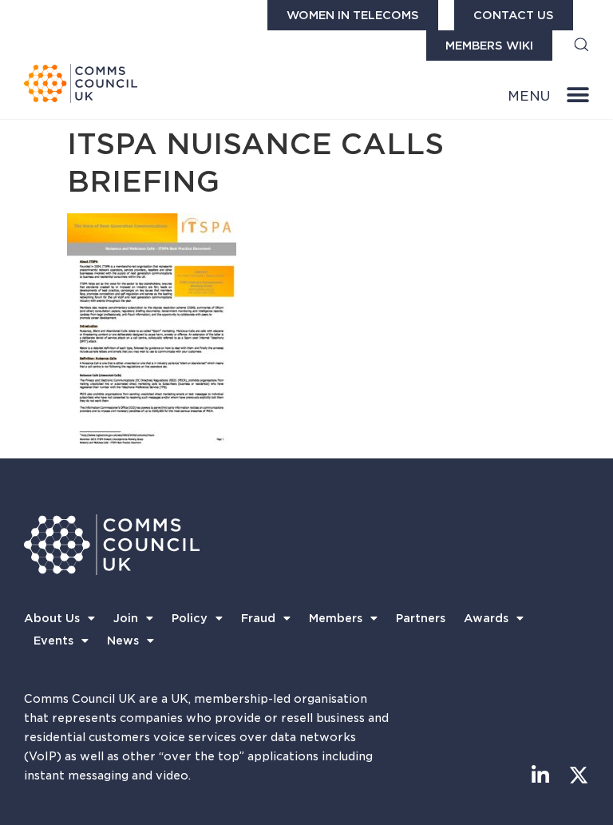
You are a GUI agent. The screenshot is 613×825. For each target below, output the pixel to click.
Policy (190, 618)
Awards (486, 618)
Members (335, 618)
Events (53, 640)
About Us (52, 618)
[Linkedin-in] (541, 775)
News (123, 640)
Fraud (258, 618)
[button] (581, 46)
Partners (420, 618)
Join (125, 618)
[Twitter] (579, 775)
